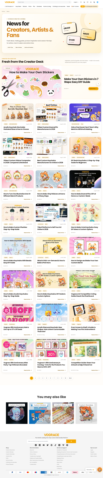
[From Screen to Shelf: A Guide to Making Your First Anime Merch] (85, 313)
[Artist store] (97, 2)
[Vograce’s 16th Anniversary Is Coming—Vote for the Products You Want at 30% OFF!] (51, 348)
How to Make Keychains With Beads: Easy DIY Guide (18, 261)
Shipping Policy (60, 458)
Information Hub (13, 124)
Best (39, 124)
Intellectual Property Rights (36, 458)
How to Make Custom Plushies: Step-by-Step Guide (15, 228)
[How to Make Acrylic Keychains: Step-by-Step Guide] (18, 279)
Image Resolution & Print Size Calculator (66, 454)
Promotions (12, 324)
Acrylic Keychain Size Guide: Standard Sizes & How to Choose (16, 128)
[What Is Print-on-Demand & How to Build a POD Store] (51, 246)
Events (73, 290)
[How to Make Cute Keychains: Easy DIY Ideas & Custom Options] (85, 212)
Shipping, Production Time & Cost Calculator (67, 452)
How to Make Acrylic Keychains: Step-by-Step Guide (16, 295)
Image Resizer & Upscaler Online (64, 456)
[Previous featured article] (4, 83)
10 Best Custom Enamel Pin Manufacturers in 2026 (47, 128)
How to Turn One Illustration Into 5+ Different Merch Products (17, 195)
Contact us (59, 468)
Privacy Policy (33, 454)
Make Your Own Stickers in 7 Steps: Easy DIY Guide (81, 80)
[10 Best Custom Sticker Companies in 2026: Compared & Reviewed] (18, 146)
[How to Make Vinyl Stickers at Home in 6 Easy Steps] (51, 179)
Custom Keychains (10, 450)
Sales (39, 324)
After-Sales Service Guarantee (37, 460)
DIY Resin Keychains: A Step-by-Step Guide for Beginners (85, 161)
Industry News (45, 124)
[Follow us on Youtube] (44, 445)
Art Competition (33, 462)
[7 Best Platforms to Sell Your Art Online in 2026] (51, 212)
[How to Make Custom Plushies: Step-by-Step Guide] (18, 212)
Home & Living (9, 460)
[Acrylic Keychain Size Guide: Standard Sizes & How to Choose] (18, 112)
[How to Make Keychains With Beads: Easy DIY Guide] (18, 246)
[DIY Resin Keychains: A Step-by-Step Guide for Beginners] (85, 146)
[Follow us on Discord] (67, 445)
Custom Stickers (9, 452)
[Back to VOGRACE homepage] (51, 435)
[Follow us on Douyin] (55, 445)
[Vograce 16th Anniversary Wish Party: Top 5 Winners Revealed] (18, 348)
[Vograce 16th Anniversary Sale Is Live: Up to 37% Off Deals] (18, 313)
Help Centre (59, 462)
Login (92, 450)
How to (71, 75)
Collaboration (33, 464)
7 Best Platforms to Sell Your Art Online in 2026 (49, 228)
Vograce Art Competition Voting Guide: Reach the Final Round (83, 295)
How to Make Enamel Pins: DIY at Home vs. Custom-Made (83, 195)
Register (92, 452)
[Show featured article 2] (50, 100)
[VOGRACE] (10, 2)
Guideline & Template (62, 450)
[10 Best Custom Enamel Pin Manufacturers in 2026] (51, 112)
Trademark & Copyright (35, 456)
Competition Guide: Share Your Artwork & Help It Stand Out (83, 364)
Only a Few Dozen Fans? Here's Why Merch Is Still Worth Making (84, 128)
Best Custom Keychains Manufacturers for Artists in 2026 (50, 161)
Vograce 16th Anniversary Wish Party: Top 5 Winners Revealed (16, 364)
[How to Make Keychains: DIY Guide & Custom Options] (51, 279)
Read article (92, 88)
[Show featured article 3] (51, 100)
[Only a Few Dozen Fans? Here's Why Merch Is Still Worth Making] (85, 112)
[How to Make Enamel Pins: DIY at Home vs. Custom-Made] (85, 179)
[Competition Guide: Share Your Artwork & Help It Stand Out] (85, 348)
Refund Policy (60, 460)
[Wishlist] (87, 2)
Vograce (44, 324)
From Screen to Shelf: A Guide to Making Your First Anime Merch (83, 328)
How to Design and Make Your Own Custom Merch (84, 261)
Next (70, 378)
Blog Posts (59, 466)
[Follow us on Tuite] (48, 445)
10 (65, 378)
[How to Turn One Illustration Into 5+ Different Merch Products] (18, 179)
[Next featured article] (98, 83)
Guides (66, 75)
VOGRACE (49, 475)
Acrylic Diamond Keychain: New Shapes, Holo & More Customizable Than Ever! (50, 329)
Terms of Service (33, 452)
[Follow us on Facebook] (40, 445)
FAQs (58, 464)
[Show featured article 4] (53, 100)
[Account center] (91, 2)
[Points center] (94, 2)
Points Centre (94, 454)
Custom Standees (10, 454)
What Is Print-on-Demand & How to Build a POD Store (51, 261)
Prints (7, 458)
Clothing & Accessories (11, 462)
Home (3, 11)
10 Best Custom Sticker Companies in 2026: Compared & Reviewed (17, 161)
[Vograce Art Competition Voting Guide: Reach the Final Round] (85, 279)
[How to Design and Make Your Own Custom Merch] (85, 246)
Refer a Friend (94, 456)
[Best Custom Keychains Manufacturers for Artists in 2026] (51, 146)
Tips (82, 124)
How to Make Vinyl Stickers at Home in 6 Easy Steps (51, 195)
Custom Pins (9, 456)
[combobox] (43, 2)
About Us (32, 450)
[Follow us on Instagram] (36, 445)
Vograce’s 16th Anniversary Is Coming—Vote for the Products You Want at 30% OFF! (51, 365)
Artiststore (40, 224)
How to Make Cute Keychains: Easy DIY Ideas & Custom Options (84, 228)
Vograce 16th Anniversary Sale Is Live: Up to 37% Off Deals (16, 328)
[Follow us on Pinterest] (51, 445)
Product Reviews (9, 464)
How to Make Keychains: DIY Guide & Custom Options (51, 295)
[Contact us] (81, 2)
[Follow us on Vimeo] (63, 445)
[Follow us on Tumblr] (59, 445)
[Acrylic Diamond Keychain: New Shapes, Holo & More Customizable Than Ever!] (51, 313)
